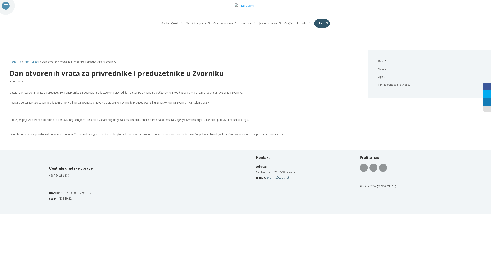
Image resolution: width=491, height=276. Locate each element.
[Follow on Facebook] (364, 168)
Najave (382, 69)
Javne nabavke (268, 23)
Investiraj (246, 23)
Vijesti (381, 77)
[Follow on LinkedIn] (383, 168)
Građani (289, 23)
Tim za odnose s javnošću (394, 84)
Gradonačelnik (170, 23)
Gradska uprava (223, 23)
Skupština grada (196, 23)
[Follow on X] (373, 168)
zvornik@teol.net (277, 177)
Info (304, 23)
